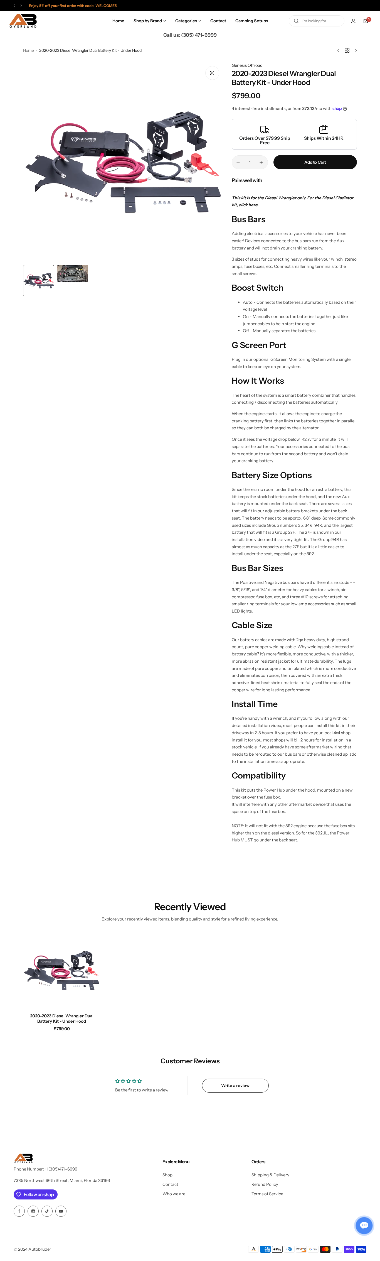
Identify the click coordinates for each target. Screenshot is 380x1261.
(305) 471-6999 (199, 35)
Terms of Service (267, 1193)
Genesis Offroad (247, 65)
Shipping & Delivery (270, 1174)
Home (28, 50)
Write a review (235, 1085)
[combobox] (316, 20)
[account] (353, 21)
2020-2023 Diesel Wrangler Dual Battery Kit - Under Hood (61, 1018)
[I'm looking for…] (296, 20)
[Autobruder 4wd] (22, 21)
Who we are (173, 1193)
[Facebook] (19, 1211)
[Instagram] (33, 1211)
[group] (123, 162)
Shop (167, 1174)
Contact (170, 1184)
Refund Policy (264, 1184)
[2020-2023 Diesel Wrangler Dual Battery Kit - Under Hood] (61, 970)
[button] (14, 5)
